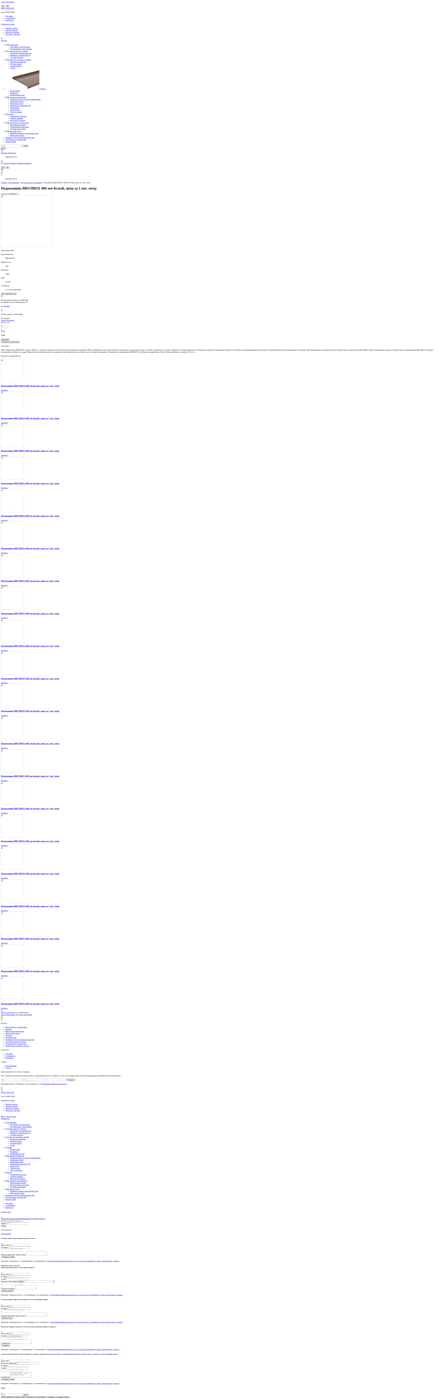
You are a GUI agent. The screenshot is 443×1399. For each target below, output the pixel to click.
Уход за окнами (16, 112)
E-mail (3, 1221)
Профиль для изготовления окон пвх (20, 1040)
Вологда (31, 1219)
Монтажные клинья (18, 125)
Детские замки (16, 64)
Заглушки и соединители (20, 47)
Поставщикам (11, 1066)
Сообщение (5, 1343)
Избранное (5, 1119)
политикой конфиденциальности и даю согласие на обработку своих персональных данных (83, 1261)
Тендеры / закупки (13, 34)
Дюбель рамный (16, 118)
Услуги (8, 1068)
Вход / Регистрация (8, 1117)
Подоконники (14, 183)
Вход (3, 1226)
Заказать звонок (12, 30)
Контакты (9, 20)
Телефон (4, 1247)
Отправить (71, 1080)
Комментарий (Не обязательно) (13, 1255)
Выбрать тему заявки (9, 1281)
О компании (10, 18)
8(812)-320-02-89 (7, 8)
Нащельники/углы (17, 95)
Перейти (4, 390)
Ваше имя (5, 1245)
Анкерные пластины (18, 116)
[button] (4, 41)
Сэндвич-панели (16, 57)
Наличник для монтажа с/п (20, 53)
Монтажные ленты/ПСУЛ (20, 106)
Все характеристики (9, 294)
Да (8, 6)
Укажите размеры (8, 1289)
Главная (4, 183)
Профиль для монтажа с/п (20, 55)
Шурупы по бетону (17, 120)
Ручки (12, 68)
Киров (25, 1219)
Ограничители (16, 66)
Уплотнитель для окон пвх (16, 1044)
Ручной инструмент (18, 129)
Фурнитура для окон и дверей (17, 1046)
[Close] (2, 1217)
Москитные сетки (17, 135)
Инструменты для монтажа (16, 1027)
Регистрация (6, 1234)
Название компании (9, 1363)
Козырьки (14, 93)
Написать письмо (12, 32)
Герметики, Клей (17, 101)
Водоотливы (15, 91)
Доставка (9, 16)
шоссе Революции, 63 (9, 1015)
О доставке (5, 306)
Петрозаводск (39, 1219)
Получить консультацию (10, 342)
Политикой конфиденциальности (54, 1084)
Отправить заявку (8, 1257)
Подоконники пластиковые (21, 49)
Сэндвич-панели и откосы (16, 1042)
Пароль (4, 1223)
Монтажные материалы (15, 1031)
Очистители (15, 110)
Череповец (5, 1219)
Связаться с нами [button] (7, 24)
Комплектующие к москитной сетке (24, 133)
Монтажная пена (16, 104)
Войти (3, 148)
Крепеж (9, 1029)
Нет (3, 6)
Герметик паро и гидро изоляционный (25, 99)
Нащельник (14, 108)
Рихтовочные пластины (19, 127)
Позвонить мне (7, 1318)
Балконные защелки (18, 62)
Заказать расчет (12, 28)
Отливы (9, 1036)
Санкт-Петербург (16, 1219)
